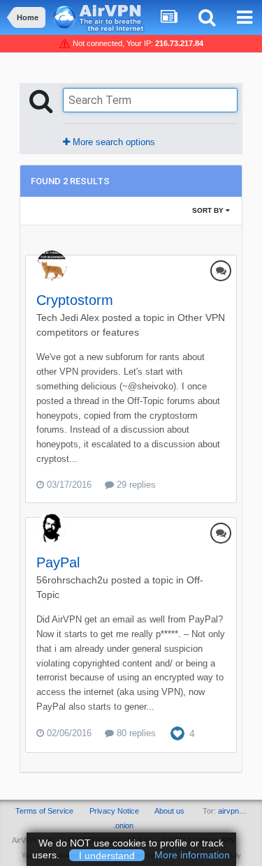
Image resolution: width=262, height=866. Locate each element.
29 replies (135, 484)
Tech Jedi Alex (67, 317)
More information (192, 854)
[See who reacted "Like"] (177, 732)
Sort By (209, 210)
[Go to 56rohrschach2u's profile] (51, 528)
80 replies (135, 733)
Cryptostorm (74, 300)
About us (169, 811)
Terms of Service (44, 811)
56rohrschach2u (72, 579)
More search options (112, 142)
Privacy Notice (114, 811)
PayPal (58, 562)
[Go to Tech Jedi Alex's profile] (51, 266)
